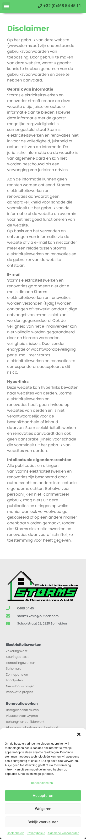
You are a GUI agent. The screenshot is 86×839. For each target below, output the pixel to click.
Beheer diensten (42, 783)
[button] (78, 734)
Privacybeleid (36, 833)
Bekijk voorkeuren (43, 822)
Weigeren (43, 808)
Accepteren (43, 795)
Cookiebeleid (15, 833)
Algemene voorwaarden (63, 833)
